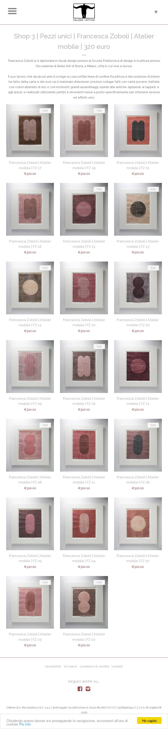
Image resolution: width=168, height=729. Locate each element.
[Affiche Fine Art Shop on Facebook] (80, 690)
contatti (117, 666)
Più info (25, 724)
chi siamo (70, 666)
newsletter (53, 666)
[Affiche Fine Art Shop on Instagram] (88, 690)
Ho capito (149, 720)
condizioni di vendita (94, 666)
